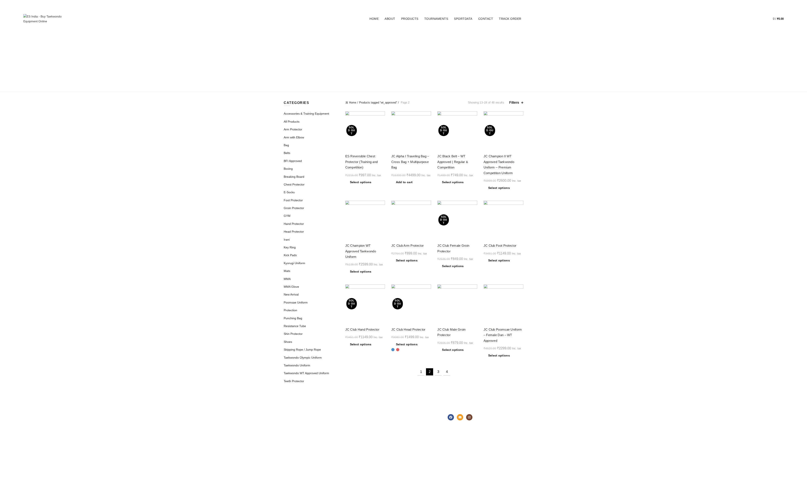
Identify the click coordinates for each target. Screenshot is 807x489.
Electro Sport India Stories (424, 427)
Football (330, 439)
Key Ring (360, 44)
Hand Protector (318, 44)
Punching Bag (422, 44)
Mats (465, 65)
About (390, 18)
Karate (329, 433)
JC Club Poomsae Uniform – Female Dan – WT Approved (503, 335)
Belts (340, 76)
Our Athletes (415, 439)
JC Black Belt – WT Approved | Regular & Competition (452, 161)
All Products (291, 121)
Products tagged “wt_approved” (378, 102)
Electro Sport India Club (381, 457)
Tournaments (436, 18)
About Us (413, 421)
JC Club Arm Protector (407, 245)
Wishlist (761, 17)
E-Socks (406, 34)
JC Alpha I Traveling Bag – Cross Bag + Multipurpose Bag (410, 161)
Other (328, 457)
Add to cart (404, 182)
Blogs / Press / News (420, 451)
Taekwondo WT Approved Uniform (403, 86)
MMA (376, 44)
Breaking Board (379, 34)
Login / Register (739, 19)
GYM (495, 34)
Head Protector (407, 76)
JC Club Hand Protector (362, 329)
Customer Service (377, 427)
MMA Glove (395, 44)
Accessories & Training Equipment (341, 65)
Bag (415, 65)
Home (374, 18)
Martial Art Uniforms (297, 421)
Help (369, 421)
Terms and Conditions (380, 463)
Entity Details (415, 433)
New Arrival (486, 65)
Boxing (354, 34)
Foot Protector (434, 34)
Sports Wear (292, 427)
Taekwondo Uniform (368, 76)
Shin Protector (489, 44)
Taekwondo (332, 421)
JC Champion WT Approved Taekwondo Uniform (360, 251)
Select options (361, 182)
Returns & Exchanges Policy (380, 435)
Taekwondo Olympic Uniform (419, 55)
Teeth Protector (467, 55)
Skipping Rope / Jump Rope (364, 55)
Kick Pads (435, 76)
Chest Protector (440, 65)
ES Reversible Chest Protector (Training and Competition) (361, 161)
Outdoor (330, 451)
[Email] (460, 417)
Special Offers (293, 445)
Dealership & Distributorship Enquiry (381, 450)
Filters (514, 102)
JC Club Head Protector (408, 329)
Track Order (510, 18)
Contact (485, 18)
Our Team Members (420, 445)
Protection (498, 76)
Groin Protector (471, 34)
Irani (342, 44)
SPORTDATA (463, 18)
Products (409, 18)
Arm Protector (392, 65)
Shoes (329, 55)
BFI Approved (331, 34)
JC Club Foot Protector (500, 245)
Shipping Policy (376, 442)
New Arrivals (292, 439)
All (311, 34)
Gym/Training (334, 445)
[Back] (289, 61)
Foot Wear (291, 433)
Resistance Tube (455, 44)
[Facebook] (451, 417)
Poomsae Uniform (466, 76)
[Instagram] (469, 417)
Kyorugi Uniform (314, 76)
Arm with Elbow (294, 137)
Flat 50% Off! (292, 451)
